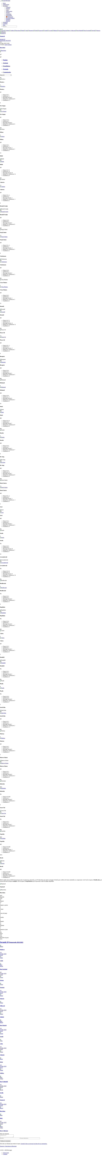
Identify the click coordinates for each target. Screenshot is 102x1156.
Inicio (4, 3)
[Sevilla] (93, 30)
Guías (7, 10)
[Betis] (22, 30)
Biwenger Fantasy (10, 18)
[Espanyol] (40, 30)
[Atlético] (11, 30)
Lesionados (8, 14)
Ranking (8, 21)
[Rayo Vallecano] (71, 30)
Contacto (5, 1154)
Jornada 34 (2, 39)
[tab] (52, 60)
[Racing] (64, 30)
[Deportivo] (31, 30)
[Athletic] (6, 30)
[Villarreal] (3, 32)
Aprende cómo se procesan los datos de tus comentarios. (34, 1143)
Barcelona (2, 47)
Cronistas (5, 23)
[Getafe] (45, 30)
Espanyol (2, 36)
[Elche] (35, 30)
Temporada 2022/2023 (5, 40)
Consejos (8, 7)
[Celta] (26, 30)
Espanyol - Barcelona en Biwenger (8, 1146)
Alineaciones (6, 4)
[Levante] (49, 30)
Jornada (8, 12)
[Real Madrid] (79, 30)
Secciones (5, 6)
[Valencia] (97, 30)
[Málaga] (54, 30)
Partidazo (8, 19)
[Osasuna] (59, 30)
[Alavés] (2, 30)
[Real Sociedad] (87, 30)
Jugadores (5, 22)
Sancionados (9, 15)
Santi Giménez (8, 44)
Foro (4, 25)
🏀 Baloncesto (9, 16)
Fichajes (8, 8)
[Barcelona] (17, 30)
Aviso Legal (6, 1152)
